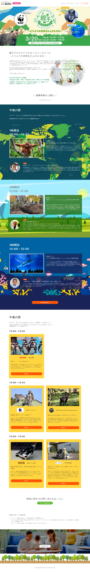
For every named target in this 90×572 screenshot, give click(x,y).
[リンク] (6, 3)
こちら (42, 518)
